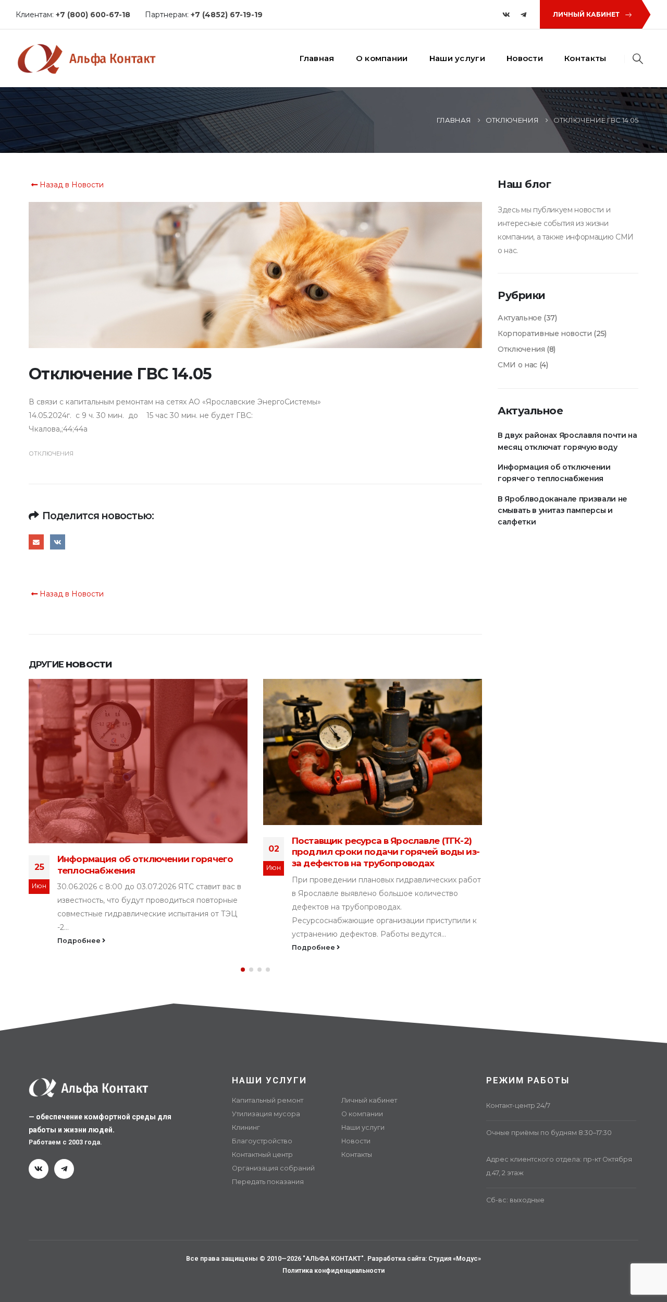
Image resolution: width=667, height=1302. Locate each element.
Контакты (585, 58)
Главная (317, 58)
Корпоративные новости (545, 333)
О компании (382, 58)
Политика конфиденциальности (333, 1270)
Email (36, 542)
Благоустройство (262, 1141)
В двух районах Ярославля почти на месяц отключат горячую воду (567, 441)
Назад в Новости (71, 184)
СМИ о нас (517, 364)
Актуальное (520, 317)
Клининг (246, 1127)
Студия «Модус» (454, 1258)
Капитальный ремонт (267, 1100)
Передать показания (268, 1182)
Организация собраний (273, 1168)
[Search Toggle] (638, 59)
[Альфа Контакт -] (86, 59)
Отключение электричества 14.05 (367, 765)
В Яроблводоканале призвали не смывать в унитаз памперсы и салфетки (562, 510)
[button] (243, 969)
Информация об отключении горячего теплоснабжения (554, 472)
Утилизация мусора (266, 1114)
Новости (525, 58)
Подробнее (79, 947)
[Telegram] (523, 14)
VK (57, 542)
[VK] (506, 14)
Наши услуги (457, 58)
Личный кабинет (369, 1100)
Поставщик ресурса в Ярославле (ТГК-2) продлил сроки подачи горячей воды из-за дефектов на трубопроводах (151, 852)
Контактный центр (262, 1154)
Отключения (51, 453)
